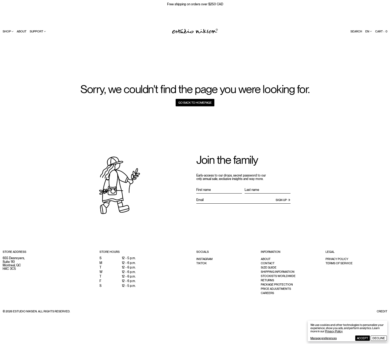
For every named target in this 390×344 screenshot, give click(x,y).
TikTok (201, 263)
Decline (378, 338)
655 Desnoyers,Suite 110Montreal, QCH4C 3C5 (14, 263)
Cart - (381, 31)
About (22, 31)
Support (36, 31)
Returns (267, 280)
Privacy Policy (334, 331)
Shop (7, 31)
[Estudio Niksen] (195, 31)
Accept (362, 338)
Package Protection (277, 284)
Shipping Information (277, 271)
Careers (267, 293)
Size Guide (268, 267)
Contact (268, 263)
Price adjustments (276, 288)
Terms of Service (339, 263)
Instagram (204, 259)
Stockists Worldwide (278, 276)
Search (356, 31)
